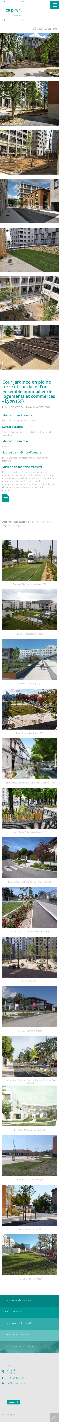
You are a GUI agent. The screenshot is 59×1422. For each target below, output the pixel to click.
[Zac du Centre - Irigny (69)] (29, 1205)
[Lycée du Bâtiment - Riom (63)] (29, 1155)
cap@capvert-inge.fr (16, 1383)
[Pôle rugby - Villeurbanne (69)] (29, 709)
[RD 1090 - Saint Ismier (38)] (29, 1006)
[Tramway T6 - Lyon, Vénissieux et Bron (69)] (29, 907)
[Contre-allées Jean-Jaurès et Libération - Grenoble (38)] (29, 758)
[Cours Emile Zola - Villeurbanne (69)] (29, 808)
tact (13, 1402)
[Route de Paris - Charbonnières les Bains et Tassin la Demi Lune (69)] (29, 1056)
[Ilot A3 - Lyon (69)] (29, 957)
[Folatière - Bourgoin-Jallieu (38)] (29, 609)
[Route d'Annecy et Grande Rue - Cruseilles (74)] (29, 857)
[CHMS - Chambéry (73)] (29, 659)
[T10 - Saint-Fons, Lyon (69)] (29, 1254)
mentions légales (8, 1414)
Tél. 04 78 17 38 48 (15, 1378)
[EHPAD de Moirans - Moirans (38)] (29, 1105)
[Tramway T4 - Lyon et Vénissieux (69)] (29, 560)
